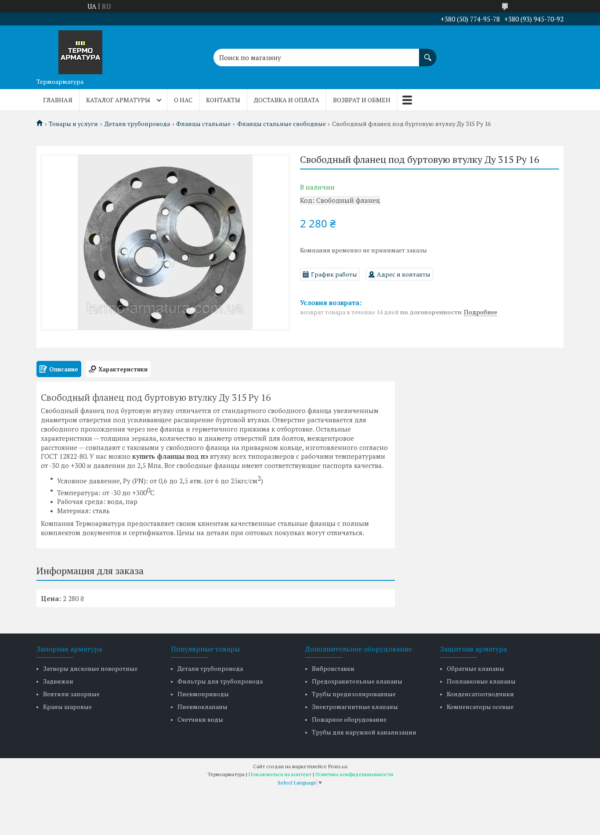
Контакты (223, 100)
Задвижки (58, 681)
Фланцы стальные (203, 124)
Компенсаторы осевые (480, 706)
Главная (57, 100)
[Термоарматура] (80, 49)
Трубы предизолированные (354, 694)
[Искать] (428, 53)
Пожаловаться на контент (280, 774)
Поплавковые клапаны (481, 681)
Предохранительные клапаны (357, 681)
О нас (183, 100)
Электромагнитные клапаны (355, 706)
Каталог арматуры (118, 100)
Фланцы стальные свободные (281, 124)
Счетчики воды (200, 719)
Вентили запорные (71, 694)
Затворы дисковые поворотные (90, 668)
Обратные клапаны (475, 668)
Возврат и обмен (361, 100)
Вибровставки (333, 668)
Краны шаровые (67, 706)
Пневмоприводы (203, 694)
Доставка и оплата (286, 100)
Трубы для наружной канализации (364, 732)
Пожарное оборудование (349, 719)
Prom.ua (337, 766)
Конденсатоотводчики (480, 694)
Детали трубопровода (137, 124)
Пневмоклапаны (202, 706)
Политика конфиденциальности (354, 774)
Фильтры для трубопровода (220, 681)
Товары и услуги (73, 124)
